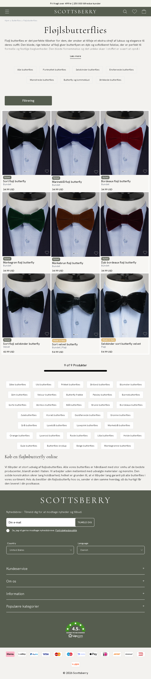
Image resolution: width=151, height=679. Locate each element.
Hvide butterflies (132, 435)
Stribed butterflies (100, 384)
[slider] (75, 3)
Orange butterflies (20, 435)
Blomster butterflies (131, 384)
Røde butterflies (79, 435)
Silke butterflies (17, 384)
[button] (75, 630)
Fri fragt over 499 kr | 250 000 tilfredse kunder (75, 3)
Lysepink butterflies (87, 425)
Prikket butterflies (70, 384)
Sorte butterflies (17, 405)
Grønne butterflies (120, 415)
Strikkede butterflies (110, 79)
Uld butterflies (43, 384)
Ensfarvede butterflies (121, 69)
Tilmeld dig (85, 522)
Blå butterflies (74, 405)
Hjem (7, 20)
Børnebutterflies (131, 394)
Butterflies (16, 20)
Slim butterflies (19, 394)
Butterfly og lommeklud (76, 79)
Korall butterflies (55, 415)
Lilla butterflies (106, 435)
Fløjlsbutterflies (30, 20)
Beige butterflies (85, 445)
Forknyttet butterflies (54, 69)
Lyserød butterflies (50, 435)
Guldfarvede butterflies (87, 415)
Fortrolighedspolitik (66, 530)
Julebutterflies (29, 415)
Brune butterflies (100, 405)
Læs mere (75, 56)
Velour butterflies (46, 394)
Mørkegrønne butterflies (117, 445)
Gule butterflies (28, 445)
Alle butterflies (25, 69)
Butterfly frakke (74, 394)
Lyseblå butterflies (57, 425)
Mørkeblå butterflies (119, 425)
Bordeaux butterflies (131, 405)
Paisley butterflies (102, 394)
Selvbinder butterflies (87, 69)
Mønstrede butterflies (42, 79)
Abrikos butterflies (46, 405)
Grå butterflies (29, 425)
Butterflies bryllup (57, 445)
